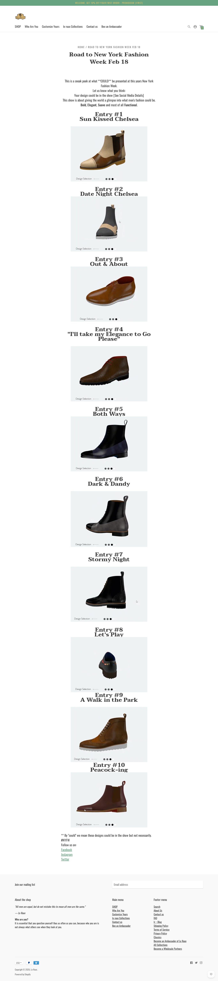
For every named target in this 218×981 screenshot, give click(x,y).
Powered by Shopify (22, 974)
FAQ (155, 918)
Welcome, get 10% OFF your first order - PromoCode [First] (109, 2)
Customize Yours (50, 26)
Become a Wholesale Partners (168, 949)
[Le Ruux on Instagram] (201, 962)
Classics (157, 937)
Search (157, 907)
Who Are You (31, 26)
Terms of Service (161, 929)
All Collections (160, 945)
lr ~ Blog (158, 922)
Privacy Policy (160, 933)
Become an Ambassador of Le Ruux (170, 941)
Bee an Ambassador (111, 26)
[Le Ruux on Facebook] (191, 962)
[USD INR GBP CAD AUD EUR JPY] (17, 963)
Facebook (66, 849)
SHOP (18, 26)
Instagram (67, 854)
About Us (158, 910)
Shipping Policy (161, 926)
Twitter (65, 859)
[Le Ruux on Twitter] (196, 962)
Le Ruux (34, 969)
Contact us (92, 26)
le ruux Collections (73, 26)
